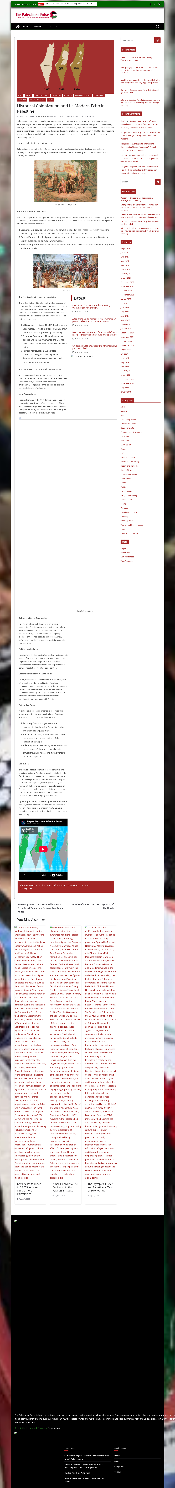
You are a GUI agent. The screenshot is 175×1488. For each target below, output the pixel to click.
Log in (123, 548)
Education (68, 95)
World (50, 100)
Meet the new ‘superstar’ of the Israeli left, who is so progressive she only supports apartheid (94, 333)
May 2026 (125, 261)
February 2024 (126, 371)
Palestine (90, 116)
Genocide (76, 116)
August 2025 (126, 299)
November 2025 (127, 286)
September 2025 (127, 295)
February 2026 (126, 273)
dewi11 (123, 121)
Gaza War (68, 116)
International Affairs (129, 474)
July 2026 (124, 252)
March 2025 (125, 320)
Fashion (124, 453)
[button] (45, 26)
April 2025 (125, 316)
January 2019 (126, 392)
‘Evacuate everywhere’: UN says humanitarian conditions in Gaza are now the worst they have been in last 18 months (139, 124)
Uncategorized (127, 520)
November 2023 (127, 383)
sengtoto (124, 155)
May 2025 (125, 311)
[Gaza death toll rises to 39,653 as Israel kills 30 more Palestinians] (30, 927)
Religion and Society (37, 100)
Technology (125, 508)
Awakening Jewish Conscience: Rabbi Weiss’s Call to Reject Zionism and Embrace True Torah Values (40, 908)
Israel (84, 116)
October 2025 (126, 290)
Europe (123, 449)
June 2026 (125, 257)
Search (157, 40)
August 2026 (126, 248)
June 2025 (125, 307)
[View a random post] (157, 26)
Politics (123, 487)
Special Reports (127, 499)
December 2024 (127, 333)
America (28, 95)
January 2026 (126, 278)
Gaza (62, 116)
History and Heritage (83, 95)
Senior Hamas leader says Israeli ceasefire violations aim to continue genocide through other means (139, 158)
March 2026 (125, 269)
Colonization (53, 116)
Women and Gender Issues (132, 525)
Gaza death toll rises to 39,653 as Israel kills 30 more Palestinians (29, 1189)
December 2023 (127, 379)
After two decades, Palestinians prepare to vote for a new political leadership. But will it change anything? (69, 4)
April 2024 (125, 366)
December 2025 (127, 282)
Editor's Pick (56, 95)
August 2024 (126, 349)
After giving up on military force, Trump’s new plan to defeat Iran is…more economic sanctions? (94, 320)
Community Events (128, 419)
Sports (123, 504)
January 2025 (126, 328)
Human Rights (99, 95)
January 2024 (126, 375)
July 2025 (124, 303)
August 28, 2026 (81, 338)
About (26, 26)
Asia (122, 415)
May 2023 (125, 387)
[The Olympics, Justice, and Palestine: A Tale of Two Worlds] (101, 927)
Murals (123, 483)
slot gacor (125, 132)
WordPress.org (127, 561)
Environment (126, 445)
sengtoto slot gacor (129, 166)
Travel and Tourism (129, 512)
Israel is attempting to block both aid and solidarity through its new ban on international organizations (139, 169)
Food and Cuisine (128, 457)
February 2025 (126, 324)
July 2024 (124, 354)
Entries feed (125, 552)
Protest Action (126, 491)
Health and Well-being (130, 461)
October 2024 (126, 341)
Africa (20, 95)
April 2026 (125, 265)
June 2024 (125, 358)
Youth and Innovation (129, 533)
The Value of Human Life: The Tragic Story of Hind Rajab (92, 906)
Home (117, 1456)
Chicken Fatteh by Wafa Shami (77, 1473)
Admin (32, 116)
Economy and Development (132, 432)
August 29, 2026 (81, 325)
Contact (54, 26)
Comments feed (127, 557)
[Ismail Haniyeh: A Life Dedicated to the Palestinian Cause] (65, 927)
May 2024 (125, 362)
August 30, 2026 (81, 311)
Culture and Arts (127, 428)
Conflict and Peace (42, 95)
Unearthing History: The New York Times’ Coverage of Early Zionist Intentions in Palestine (140, 135)
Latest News (22, 100)
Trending (124, 516)
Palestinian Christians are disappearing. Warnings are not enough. (91, 306)
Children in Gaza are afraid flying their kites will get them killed (94, 347)
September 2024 (127, 345)
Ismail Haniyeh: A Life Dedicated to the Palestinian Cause (65, 1187)
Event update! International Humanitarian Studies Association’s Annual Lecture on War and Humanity (138, 147)
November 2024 (127, 337)
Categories (38, 26)
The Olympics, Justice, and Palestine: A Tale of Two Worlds (101, 1187)
